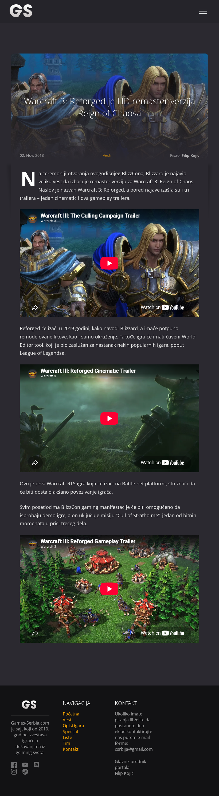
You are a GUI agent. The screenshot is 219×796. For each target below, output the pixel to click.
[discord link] (36, 765)
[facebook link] (14, 765)
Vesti (107, 155)
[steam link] (25, 772)
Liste (67, 737)
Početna (71, 714)
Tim (66, 743)
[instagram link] (14, 772)
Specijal (70, 731)
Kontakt (71, 749)
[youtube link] (25, 765)
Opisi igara (73, 726)
